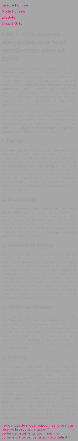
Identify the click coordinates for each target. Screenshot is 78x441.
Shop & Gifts (12, 23)
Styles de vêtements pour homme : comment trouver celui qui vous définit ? (36, 435)
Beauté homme (15, 5)
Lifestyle (8, 17)
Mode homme (13, 11)
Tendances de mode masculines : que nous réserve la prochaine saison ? (37, 427)
